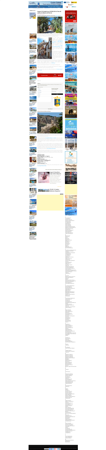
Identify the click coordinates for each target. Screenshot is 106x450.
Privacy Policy (67, 448)
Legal (69, 448)
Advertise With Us (75, 448)
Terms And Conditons (62, 448)
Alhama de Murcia (58, 15)
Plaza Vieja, (60, 41)
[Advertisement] (50, 203)
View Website (50, 108)
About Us (72, 448)
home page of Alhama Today (41, 165)
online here (53, 62)
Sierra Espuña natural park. (51, 148)
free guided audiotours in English (50, 137)
